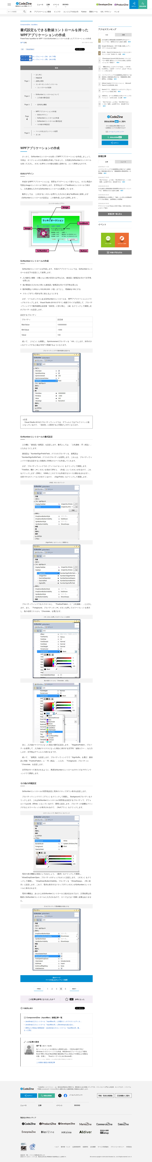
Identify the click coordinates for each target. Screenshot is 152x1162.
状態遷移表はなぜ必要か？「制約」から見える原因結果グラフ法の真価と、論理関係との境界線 (115, 198)
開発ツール (93, 11)
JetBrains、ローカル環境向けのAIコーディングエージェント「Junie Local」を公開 (116, 97)
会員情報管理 (76, 1147)
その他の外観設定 (43, 124)
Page (26, 81)
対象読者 (39, 78)
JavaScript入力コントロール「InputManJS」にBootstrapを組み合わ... (49, 1024)
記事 (48, 4)
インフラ (57, 11)
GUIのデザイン (42, 114)
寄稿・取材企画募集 (105, 1095)
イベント (56, 4)
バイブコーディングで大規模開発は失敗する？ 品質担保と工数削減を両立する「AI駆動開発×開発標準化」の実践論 (117, 77)
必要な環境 (40, 81)
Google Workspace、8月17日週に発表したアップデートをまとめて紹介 (116, 47)
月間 (123, 35)
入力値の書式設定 (43, 97)
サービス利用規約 (103, 1147)
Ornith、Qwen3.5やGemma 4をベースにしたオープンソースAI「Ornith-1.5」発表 (117, 53)
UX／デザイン (106, 11)
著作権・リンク (65, 1147)
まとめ (38, 134)
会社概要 (93, 1147)
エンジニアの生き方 (70, 11)
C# (22, 49)
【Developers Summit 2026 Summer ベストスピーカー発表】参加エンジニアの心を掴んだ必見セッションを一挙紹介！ (116, 60)
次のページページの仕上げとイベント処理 (56, 978)
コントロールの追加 (44, 87)
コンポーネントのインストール (47, 84)
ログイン (116, 143)
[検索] (24, 11)
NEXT (74, 989)
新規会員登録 (115, 137)
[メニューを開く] (9, 4)
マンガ (116, 11)
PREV (39, 989)
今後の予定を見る (116, 252)
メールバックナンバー (116, 131)
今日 (106, 35)
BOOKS (65, 4)
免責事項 (85, 1147)
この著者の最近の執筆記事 (45, 1062)
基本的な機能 (42, 104)
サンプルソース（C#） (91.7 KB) (44, 56)
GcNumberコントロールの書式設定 (49, 121)
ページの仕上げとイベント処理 (47, 131)
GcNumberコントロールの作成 (48, 118)
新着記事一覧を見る (115, 214)
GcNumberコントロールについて (47, 94)
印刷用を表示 (28, 1008)
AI (30, 11)
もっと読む (28, 1030)
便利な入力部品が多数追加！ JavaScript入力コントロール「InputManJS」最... (52, 1028)
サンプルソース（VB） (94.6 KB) (44, 59)
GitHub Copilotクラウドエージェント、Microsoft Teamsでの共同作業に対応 (116, 84)
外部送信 (129, 1147)
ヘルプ (57, 1147)
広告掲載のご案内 (123, 1095)
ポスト (80, 49)
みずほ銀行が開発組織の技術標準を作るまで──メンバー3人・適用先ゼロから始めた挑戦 (116, 41)
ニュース (40, 4)
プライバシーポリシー (117, 1147)
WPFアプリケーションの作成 (46, 111)
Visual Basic (30, 49)
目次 (56, 68)
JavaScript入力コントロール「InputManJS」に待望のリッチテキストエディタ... (53, 1021)
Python (83, 11)
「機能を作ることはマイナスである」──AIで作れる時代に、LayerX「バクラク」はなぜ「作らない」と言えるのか (117, 69)
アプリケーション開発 (42, 11)
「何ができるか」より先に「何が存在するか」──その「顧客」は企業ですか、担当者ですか (116, 103)
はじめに (39, 74)
